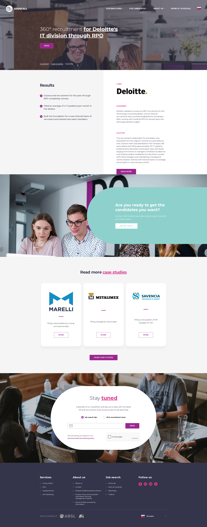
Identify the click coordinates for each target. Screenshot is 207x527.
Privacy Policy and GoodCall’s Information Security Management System (86, 496)
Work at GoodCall (181, 9)
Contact (78, 487)
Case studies (57, 64)
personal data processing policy (81, 438)
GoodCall (44, 64)
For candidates (137, 9)
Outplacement (48, 491)
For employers (114, 9)
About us (158, 9)
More (61, 335)
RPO (44, 487)
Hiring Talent (47, 483)
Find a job (112, 483)
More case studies (103, 357)
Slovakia (150, 516)
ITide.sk (111, 494)
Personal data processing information (85, 503)
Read (46, 46)
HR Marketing (47, 494)
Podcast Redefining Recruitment (88, 491)
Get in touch (126, 226)
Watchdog (112, 491)
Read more (126, 172)
